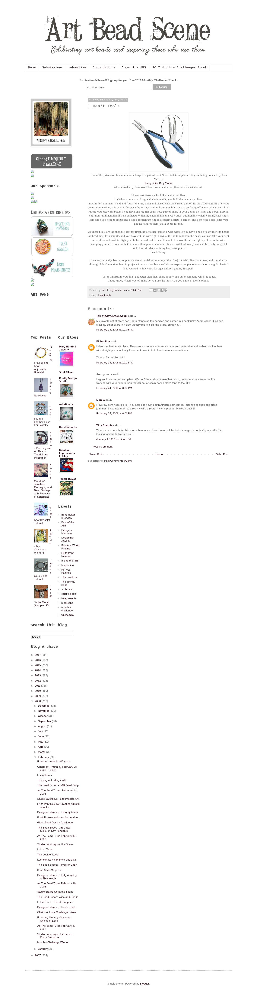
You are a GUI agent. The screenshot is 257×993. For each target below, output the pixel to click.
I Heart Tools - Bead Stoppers (54, 901)
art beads (67, 589)
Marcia (100, 399)
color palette (68, 593)
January (43, 948)
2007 (38, 955)
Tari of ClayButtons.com (111, 315)
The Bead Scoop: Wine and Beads (57, 896)
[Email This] (151, 290)
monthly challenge (67, 609)
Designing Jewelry (67, 539)
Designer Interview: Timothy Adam (57, 812)
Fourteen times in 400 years (54, 761)
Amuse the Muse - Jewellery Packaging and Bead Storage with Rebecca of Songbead (43, 481)
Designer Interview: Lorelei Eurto (56, 907)
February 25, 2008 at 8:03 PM (114, 413)
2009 (38, 696)
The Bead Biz (69, 577)
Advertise (77, 67)
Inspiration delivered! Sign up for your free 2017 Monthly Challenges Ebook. (129, 80)
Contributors (104, 67)
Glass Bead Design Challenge (55, 822)
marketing (67, 602)
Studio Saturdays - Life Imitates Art (57, 798)
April (41, 746)
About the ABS (134, 67)
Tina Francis (104, 425)
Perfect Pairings (66, 571)
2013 (38, 675)
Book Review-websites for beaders (57, 817)
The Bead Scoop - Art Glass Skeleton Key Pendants (53, 829)
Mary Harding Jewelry (67, 348)
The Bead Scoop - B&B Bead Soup (58, 785)
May (41, 741)
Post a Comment (103, 446)
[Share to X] (158, 290)
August (42, 726)
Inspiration (67, 565)
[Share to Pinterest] (165, 290)
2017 (38, 654)
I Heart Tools (44, 849)
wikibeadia (67, 614)
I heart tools (104, 295)
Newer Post (96, 454)
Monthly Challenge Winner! (53, 942)
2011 (38, 685)
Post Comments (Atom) (118, 460)
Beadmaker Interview (68, 516)
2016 (38, 660)
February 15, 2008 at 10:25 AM (115, 362)
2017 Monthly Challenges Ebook (179, 67)
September (45, 721)
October (43, 715)
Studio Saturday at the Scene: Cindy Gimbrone (55, 936)
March (42, 751)
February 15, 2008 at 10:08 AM (115, 329)
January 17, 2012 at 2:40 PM (113, 439)
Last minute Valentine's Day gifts (56, 859)
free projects (68, 598)
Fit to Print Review (67, 554)
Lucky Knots (44, 774)
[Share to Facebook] (162, 290)
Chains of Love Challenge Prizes (56, 912)
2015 (38, 665)
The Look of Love (47, 854)
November (44, 710)
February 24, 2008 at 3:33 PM (114, 387)
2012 (38, 680)
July (40, 731)
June (41, 736)
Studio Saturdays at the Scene (55, 844)
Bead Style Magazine (49, 869)
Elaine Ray (103, 341)
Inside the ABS (70, 560)
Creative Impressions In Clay (67, 452)
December (44, 705)
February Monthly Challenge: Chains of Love (54, 919)
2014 (38, 670)
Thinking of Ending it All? (51, 780)
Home (32, 67)
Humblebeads (68, 427)
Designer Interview (66, 532)
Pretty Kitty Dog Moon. (159, 183)
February (44, 757)
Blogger (144, 983)
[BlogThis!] (155, 290)
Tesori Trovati (68, 478)
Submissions (52, 67)
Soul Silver (66, 372)
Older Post (222, 454)
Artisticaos (66, 404)
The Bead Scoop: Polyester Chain (57, 864)
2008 (38, 701)
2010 (38, 690)
